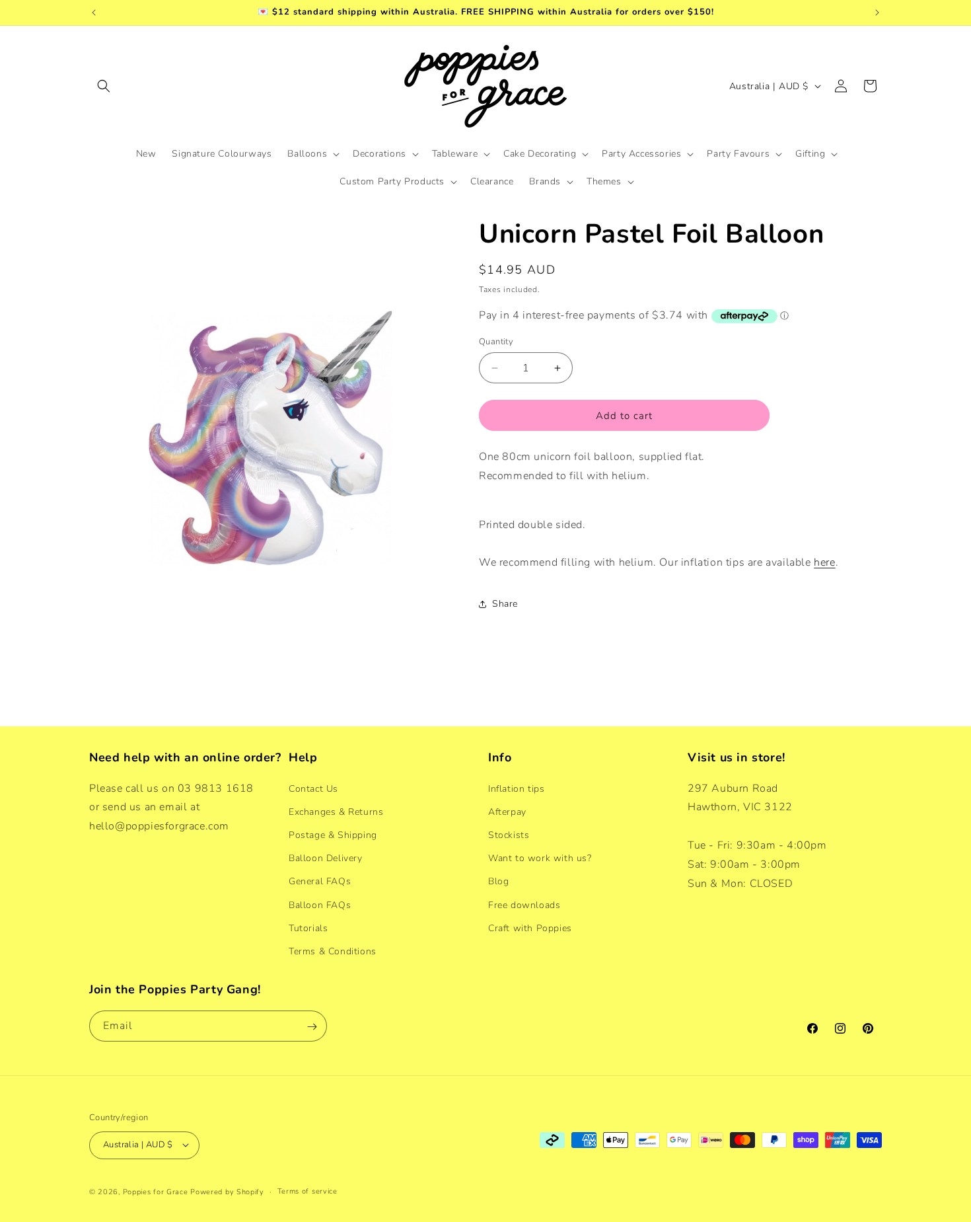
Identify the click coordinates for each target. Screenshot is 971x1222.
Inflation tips (516, 788)
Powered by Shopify (227, 1191)
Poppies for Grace (155, 1191)
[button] (103, 85)
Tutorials (308, 927)
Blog (498, 881)
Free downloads (524, 904)
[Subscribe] (311, 1026)
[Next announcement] (877, 12)
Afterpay (507, 811)
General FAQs (320, 881)
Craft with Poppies (530, 927)
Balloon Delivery (326, 857)
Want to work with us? (540, 857)
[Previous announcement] (93, 12)
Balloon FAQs (320, 904)
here (824, 563)
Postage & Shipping (333, 834)
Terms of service (307, 1191)
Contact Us (313, 788)
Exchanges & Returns (336, 811)
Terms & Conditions (333, 950)
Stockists (508, 834)
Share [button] (505, 603)
